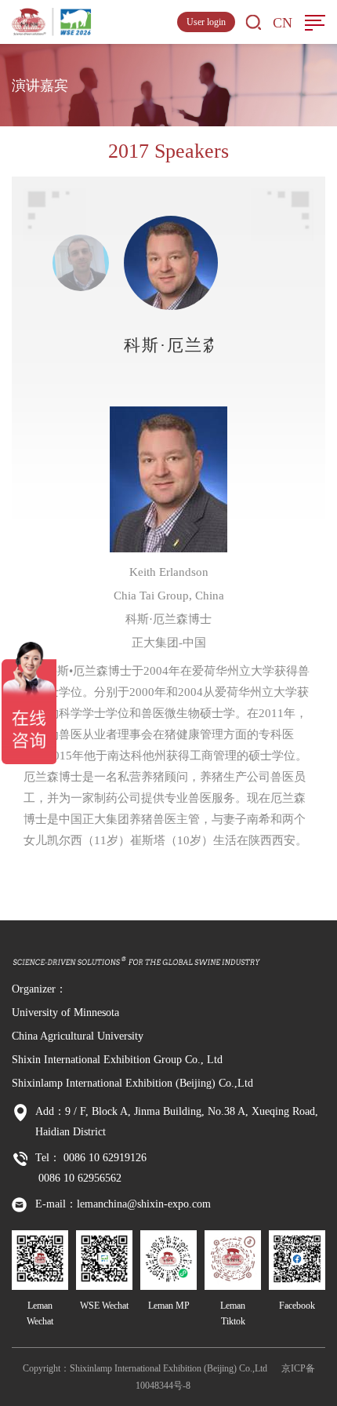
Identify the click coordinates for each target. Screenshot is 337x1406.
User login (206, 21)
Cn (282, 23)
